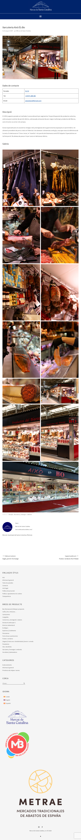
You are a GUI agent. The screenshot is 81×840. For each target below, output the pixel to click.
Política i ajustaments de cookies (12, 594)
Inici (3, 577)
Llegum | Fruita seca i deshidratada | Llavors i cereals (17, 641)
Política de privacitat (8, 591)
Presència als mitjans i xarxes (11, 670)
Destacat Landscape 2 (9, 622)
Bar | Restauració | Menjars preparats (13, 609)
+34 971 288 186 (30, 96)
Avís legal (5, 588)
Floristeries (5, 633)
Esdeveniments (7, 665)
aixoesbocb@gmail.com (33, 101)
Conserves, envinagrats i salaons (12, 620)
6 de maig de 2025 (7, 31)
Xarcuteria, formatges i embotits (23, 514)
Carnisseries (6, 614)
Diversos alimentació (8, 625)
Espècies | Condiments (9, 630)
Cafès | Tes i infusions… (9, 612)
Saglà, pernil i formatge (10, 557)
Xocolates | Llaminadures (9, 652)
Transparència (6, 596)
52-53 (27, 91)
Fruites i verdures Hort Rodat (69, 557)
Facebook (42, 827)
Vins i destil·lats (7, 647)
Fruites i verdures (7, 639)
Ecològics (5, 628)
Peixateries (5, 644)
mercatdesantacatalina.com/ (23, 529)
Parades (11, 514)
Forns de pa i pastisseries (10, 636)
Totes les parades (7, 583)
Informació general (8, 580)
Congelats (5, 617)
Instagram (38, 827)
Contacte (5, 585)
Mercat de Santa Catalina (23, 31)
